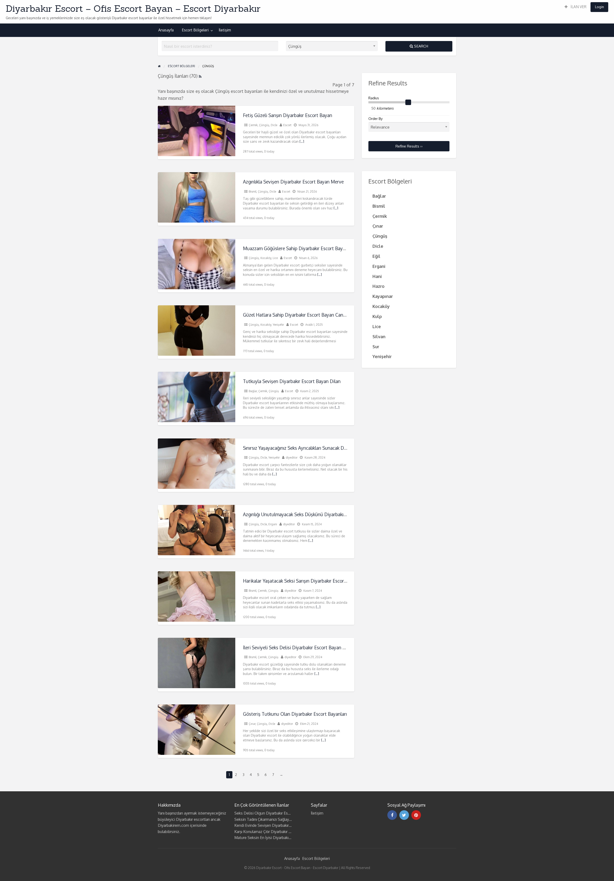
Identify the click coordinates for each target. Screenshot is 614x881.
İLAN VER (578, 6)
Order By (375, 118)
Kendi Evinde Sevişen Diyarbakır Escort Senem (274, 825)
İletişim (225, 30)
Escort (287, 125)
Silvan (378, 336)
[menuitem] (575, 7)
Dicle (274, 125)
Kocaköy (265, 258)
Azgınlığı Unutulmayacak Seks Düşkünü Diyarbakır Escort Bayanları (311, 514)
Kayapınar (382, 296)
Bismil (252, 191)
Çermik (253, 125)
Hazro (378, 286)
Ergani (272, 524)
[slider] (408, 102)
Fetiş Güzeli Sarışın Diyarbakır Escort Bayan (287, 115)
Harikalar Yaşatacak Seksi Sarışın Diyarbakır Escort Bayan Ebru (307, 581)
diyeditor (291, 457)
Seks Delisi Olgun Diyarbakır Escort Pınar (269, 813)
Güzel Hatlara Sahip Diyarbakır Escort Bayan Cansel (296, 315)
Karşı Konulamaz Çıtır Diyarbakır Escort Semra (273, 831)
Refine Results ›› (409, 146)
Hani (377, 276)
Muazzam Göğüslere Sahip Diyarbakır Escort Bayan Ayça (301, 248)
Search (420, 46)
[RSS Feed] (200, 76)
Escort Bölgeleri (195, 30)
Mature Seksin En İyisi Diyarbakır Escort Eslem (273, 837)
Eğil (376, 256)
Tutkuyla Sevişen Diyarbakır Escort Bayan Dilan (292, 381)
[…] (302, 141)
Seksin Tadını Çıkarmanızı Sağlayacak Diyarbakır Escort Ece (284, 819)
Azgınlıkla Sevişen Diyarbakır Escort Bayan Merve (293, 182)
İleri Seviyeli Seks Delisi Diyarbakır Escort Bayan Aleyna (299, 647)
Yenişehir (278, 324)
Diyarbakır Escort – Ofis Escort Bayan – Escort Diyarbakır (133, 8)
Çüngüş (264, 125)
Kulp (377, 316)
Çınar (252, 724)
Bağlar (253, 391)
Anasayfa (166, 30)
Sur (375, 346)
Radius (373, 98)
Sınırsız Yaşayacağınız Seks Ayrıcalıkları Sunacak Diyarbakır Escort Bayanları (319, 448)
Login (599, 6)
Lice (275, 258)
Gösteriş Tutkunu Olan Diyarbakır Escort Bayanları (295, 714)
